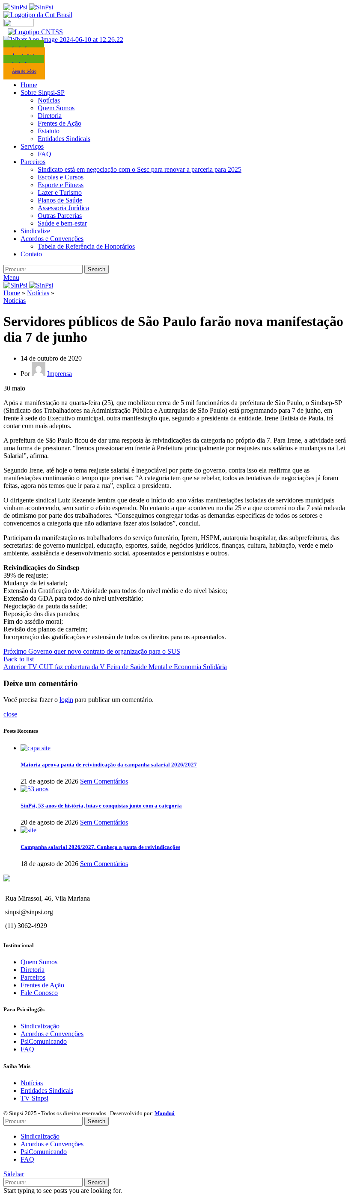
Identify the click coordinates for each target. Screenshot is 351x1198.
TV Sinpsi (34, 1098)
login (66, 699)
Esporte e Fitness (60, 184)
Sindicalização (40, 1026)
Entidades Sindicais (64, 138)
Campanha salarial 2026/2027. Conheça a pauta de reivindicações (100, 847)
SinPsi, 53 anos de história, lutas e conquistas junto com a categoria (101, 805)
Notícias (49, 100)
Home (11, 293)
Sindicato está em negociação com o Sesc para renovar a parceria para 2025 (139, 169)
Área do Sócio (24, 71)
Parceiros (33, 977)
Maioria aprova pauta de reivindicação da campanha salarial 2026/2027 (109, 764)
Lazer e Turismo (60, 192)
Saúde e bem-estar (62, 223)
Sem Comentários (104, 781)
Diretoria (50, 115)
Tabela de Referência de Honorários (86, 246)
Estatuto (48, 131)
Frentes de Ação (59, 123)
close (10, 714)
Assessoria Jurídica (63, 207)
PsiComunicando (44, 1041)
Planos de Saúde (60, 200)
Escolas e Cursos (60, 177)
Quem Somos (56, 108)
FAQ (44, 154)
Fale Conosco (39, 992)
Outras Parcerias (60, 215)
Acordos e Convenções (52, 1033)
